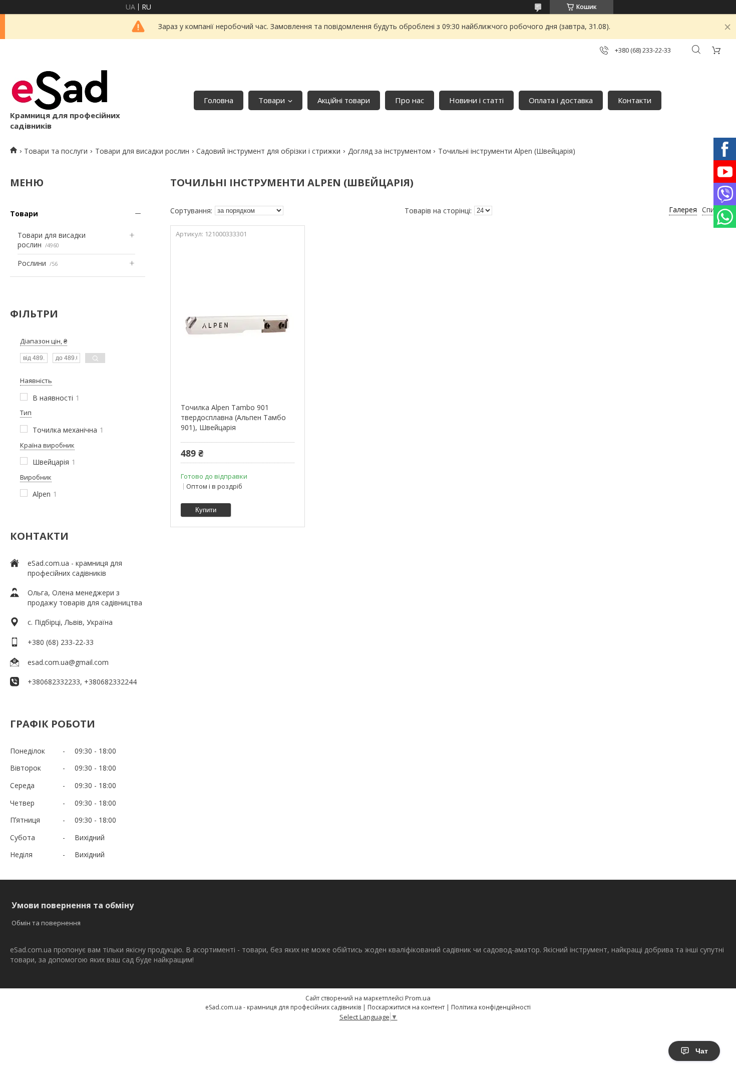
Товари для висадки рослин (142, 151)
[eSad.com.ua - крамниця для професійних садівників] (60, 90)
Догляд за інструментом (389, 151)
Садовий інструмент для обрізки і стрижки (268, 151)
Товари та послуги (56, 151)
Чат (701, 1051)
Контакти (634, 100)
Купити (205, 510)
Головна (218, 100)
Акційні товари (343, 100)
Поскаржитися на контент (406, 1007)
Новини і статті (476, 100)
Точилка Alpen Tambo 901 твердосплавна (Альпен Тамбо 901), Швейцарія (233, 417)
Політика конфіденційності (491, 1007)
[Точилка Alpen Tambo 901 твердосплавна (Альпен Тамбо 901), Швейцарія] (237, 317)
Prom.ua (418, 997)
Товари (271, 100)
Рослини (32, 263)
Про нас (409, 100)
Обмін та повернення (46, 922)
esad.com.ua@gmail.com (68, 662)
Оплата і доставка (561, 100)
